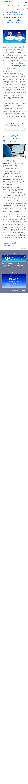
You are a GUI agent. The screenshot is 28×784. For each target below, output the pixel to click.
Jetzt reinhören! (6, 44)
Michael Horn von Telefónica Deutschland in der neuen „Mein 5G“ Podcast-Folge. (14, 66)
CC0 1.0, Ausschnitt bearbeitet (9, 161)
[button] (19, 27)
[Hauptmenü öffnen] (2, 2)
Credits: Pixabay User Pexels (13, 160)
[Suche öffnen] (21, 2)
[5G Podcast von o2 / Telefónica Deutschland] (14, 258)
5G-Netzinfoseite (12, 289)
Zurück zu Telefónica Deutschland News (11, 5)
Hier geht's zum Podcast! (10, 253)
